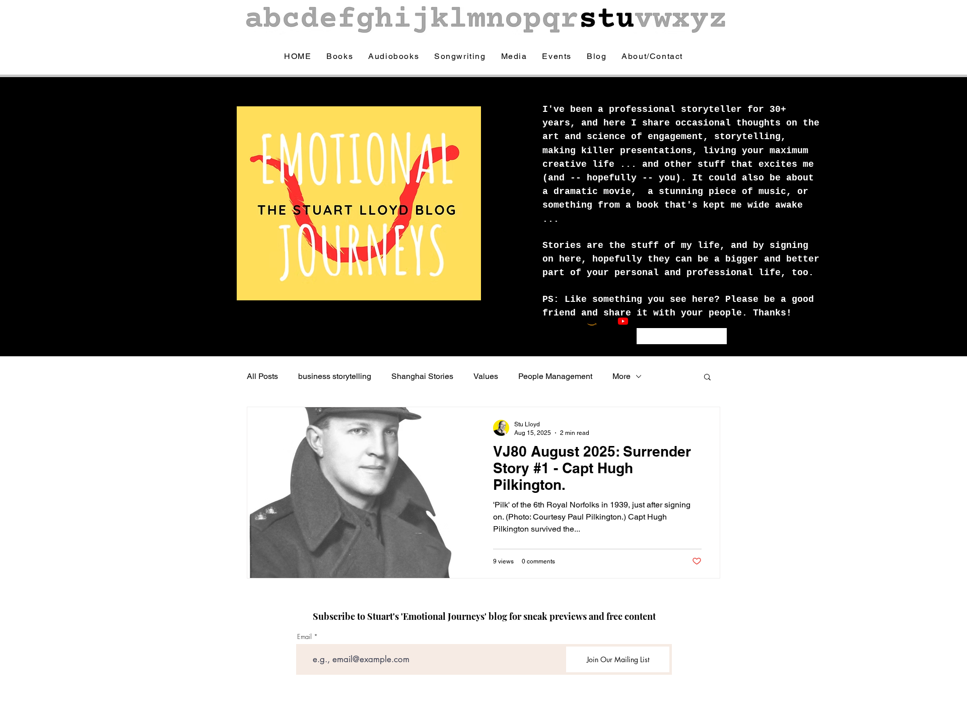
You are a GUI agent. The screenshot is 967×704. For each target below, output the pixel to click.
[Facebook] (639, 321)
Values (485, 376)
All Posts (262, 376)
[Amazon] (592, 321)
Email (304, 636)
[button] (707, 377)
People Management (555, 376)
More (621, 376)
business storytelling (334, 376)
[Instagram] (607, 321)
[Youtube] (623, 321)
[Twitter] (654, 321)
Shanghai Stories (422, 376)
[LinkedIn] (670, 321)
